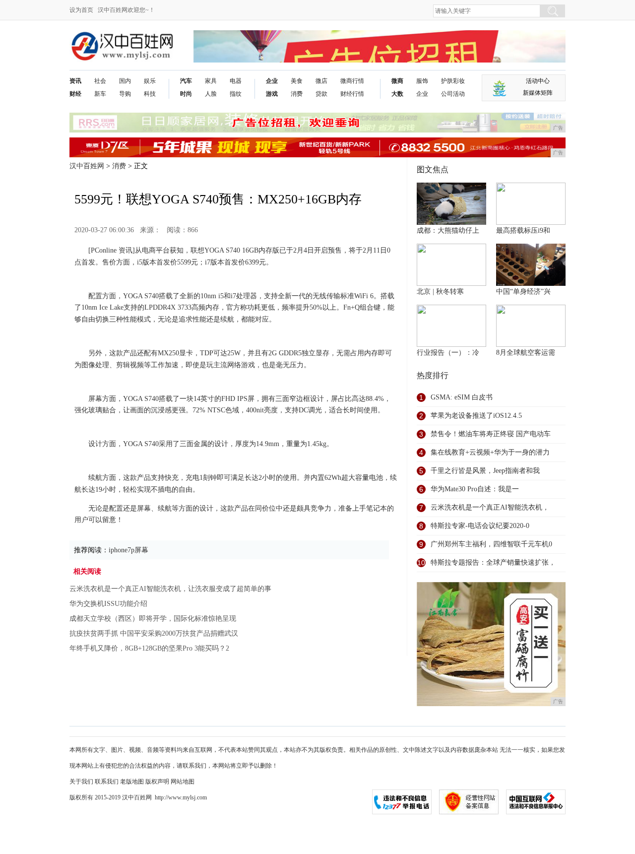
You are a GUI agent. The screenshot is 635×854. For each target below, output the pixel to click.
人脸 (211, 93)
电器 (236, 80)
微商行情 (352, 80)
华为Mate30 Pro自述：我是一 (475, 489)
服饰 (422, 80)
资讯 (75, 80)
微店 (321, 80)
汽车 (186, 80)
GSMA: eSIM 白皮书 (462, 397)
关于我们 (81, 781)
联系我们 (107, 781)
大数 (397, 93)
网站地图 (182, 781)
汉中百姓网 (86, 166)
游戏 (272, 93)
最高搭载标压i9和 (523, 230)
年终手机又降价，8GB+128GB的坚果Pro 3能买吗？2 (149, 648)
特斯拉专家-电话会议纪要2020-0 (480, 525)
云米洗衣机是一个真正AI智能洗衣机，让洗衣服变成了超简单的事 (170, 588)
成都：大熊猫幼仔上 (448, 230)
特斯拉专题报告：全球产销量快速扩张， (493, 562)
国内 (125, 80)
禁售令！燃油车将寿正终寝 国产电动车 (491, 434)
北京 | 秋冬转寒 (440, 291)
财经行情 (352, 93)
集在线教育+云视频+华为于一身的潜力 (490, 452)
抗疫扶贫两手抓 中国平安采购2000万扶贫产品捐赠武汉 (153, 633)
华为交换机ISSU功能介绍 (108, 603)
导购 (125, 93)
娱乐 (150, 80)
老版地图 (132, 781)
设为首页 (81, 9)
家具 (211, 80)
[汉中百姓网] (121, 38)
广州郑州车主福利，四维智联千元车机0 (491, 544)
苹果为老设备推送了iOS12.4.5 (476, 415)
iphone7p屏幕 (128, 550)
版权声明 (157, 781)
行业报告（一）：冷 (448, 352)
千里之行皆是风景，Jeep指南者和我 (485, 470)
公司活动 (453, 93)
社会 (100, 80)
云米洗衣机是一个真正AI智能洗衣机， (490, 507)
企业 (272, 80)
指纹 (236, 93)
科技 (150, 93)
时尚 (186, 93)
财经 (75, 93)
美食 (297, 80)
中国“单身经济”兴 (523, 291)
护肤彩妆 (453, 80)
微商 (397, 80)
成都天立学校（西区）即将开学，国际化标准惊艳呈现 (152, 618)
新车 (100, 93)
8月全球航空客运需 (525, 352)
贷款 (321, 93)
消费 (297, 93)
